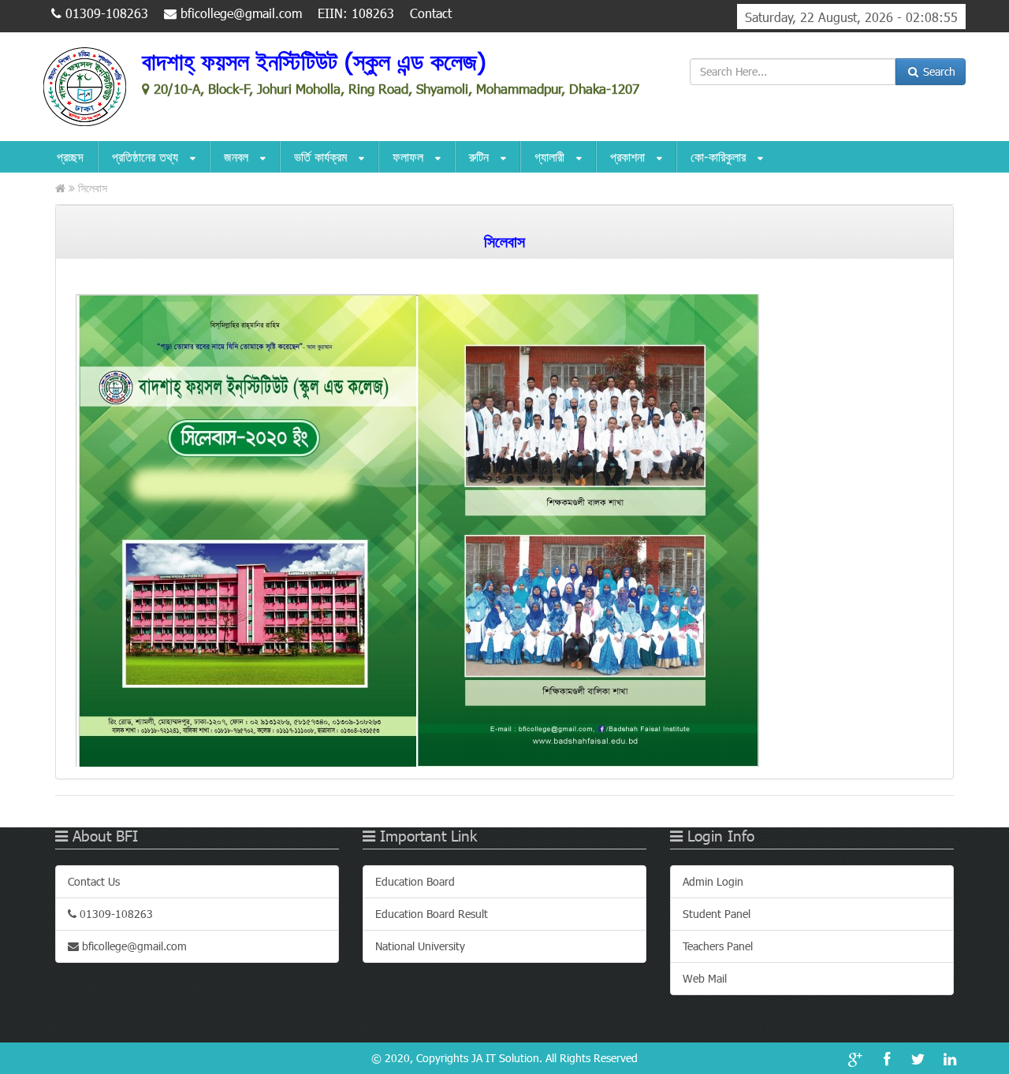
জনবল (238, 156)
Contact (431, 13)
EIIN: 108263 (356, 13)
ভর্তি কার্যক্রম (322, 156)
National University (420, 945)
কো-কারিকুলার (720, 156)
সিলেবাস (92, 187)
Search (937, 71)
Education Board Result (431, 913)
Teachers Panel (718, 945)
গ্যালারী (551, 156)
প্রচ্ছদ (70, 156)
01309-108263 (104, 13)
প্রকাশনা (629, 156)
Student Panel (716, 913)
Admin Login (713, 881)
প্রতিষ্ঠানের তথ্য (147, 156)
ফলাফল (410, 156)
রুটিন (481, 156)
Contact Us (94, 881)
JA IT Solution (505, 1057)
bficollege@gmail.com (239, 13)
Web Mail (705, 978)
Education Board (415, 881)
